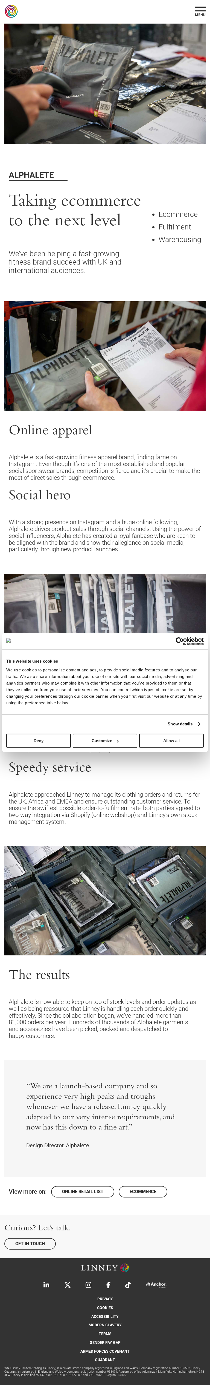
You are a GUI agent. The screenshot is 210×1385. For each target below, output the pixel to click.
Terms (105, 1334)
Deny (38, 740)
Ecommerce (143, 1191)
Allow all (171, 740)
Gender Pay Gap (105, 1343)
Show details (180, 724)
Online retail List (82, 1191)
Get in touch (30, 1243)
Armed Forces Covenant (105, 1351)
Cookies (105, 1308)
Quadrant (105, 1360)
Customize (102, 740)
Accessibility (105, 1317)
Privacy (105, 1299)
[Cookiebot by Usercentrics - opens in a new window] (180, 641)
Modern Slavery (105, 1325)
